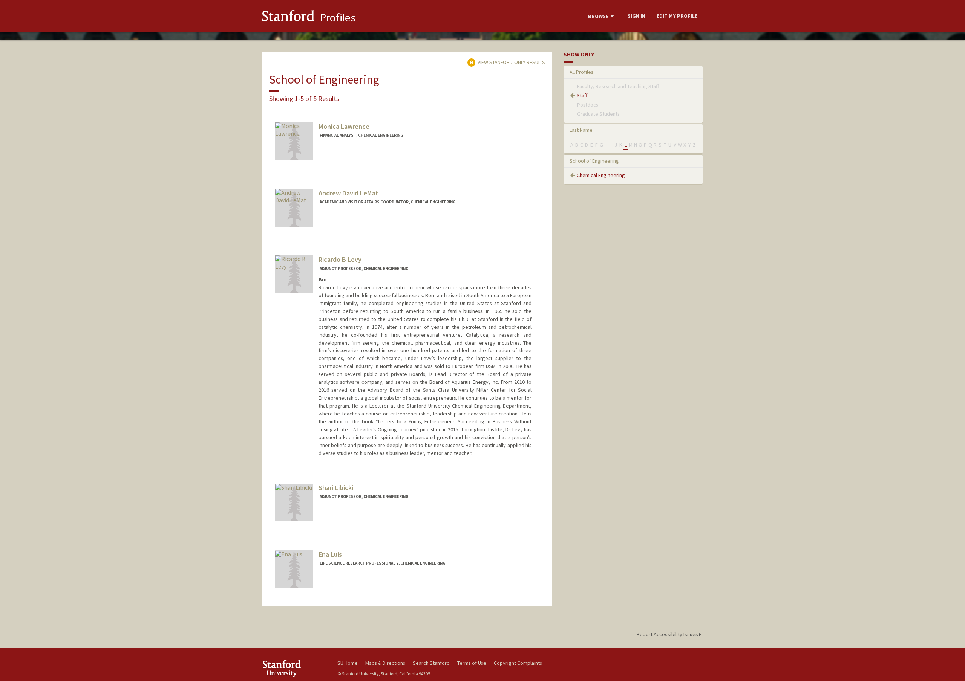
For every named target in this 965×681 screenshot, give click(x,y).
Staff (582, 95)
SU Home (347, 663)
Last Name (581, 130)
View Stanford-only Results (510, 62)
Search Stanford (431, 663)
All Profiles (581, 72)
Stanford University (294, 668)
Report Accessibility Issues (668, 634)
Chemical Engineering (601, 175)
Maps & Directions (385, 663)
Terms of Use (471, 663)
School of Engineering (594, 160)
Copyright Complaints (518, 663)
